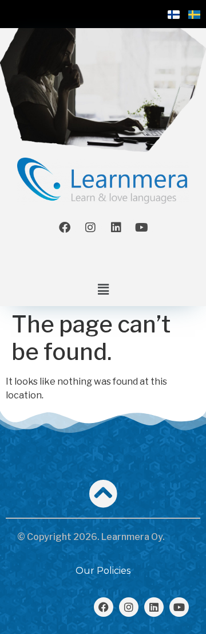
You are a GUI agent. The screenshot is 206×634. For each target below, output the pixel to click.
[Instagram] (90, 227)
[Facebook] (64, 227)
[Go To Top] (103, 493)
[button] (103, 289)
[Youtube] (141, 227)
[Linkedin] (116, 227)
